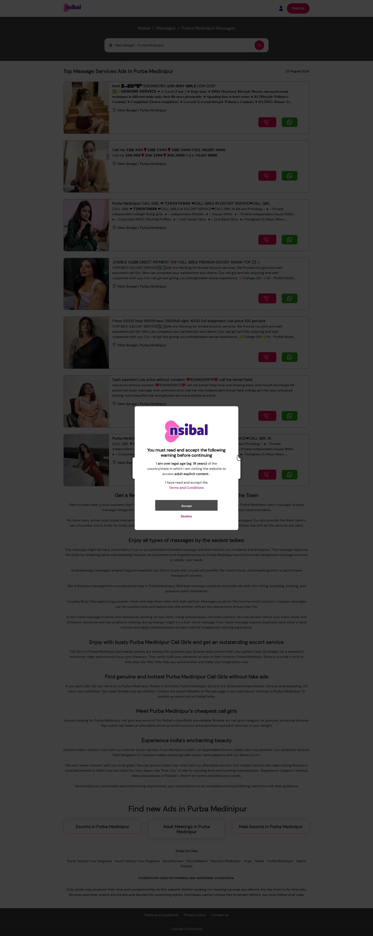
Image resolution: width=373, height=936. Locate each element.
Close (240, 458)
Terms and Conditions (186, 487)
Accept (186, 505)
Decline (186, 516)
